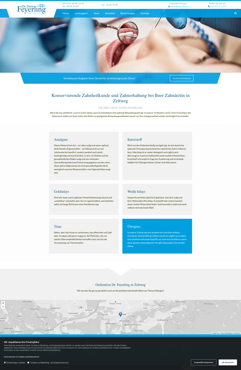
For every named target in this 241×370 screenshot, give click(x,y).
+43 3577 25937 (219, 6)
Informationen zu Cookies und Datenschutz (21, 357)
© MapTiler (215, 333)
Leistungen (80, 13)
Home (66, 13)
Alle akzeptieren (228, 362)
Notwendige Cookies (16, 362)
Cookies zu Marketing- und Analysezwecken (49, 362)
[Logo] (31, 9)
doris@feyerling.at (180, 6)
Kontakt (145, 13)
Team (96, 13)
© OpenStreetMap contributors (230, 333)
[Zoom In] (3, 303)
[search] (235, 13)
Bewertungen (127, 13)
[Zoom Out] (3, 307)
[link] (82, 13)
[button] (182, 78)
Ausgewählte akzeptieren (203, 362)
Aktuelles (110, 13)
